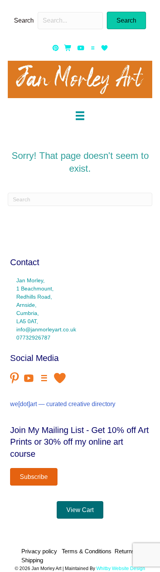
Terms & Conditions (86, 551)
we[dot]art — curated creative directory (62, 404)
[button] (126, 20)
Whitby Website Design (120, 568)
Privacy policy (40, 551)
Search (24, 20)
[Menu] (80, 115)
